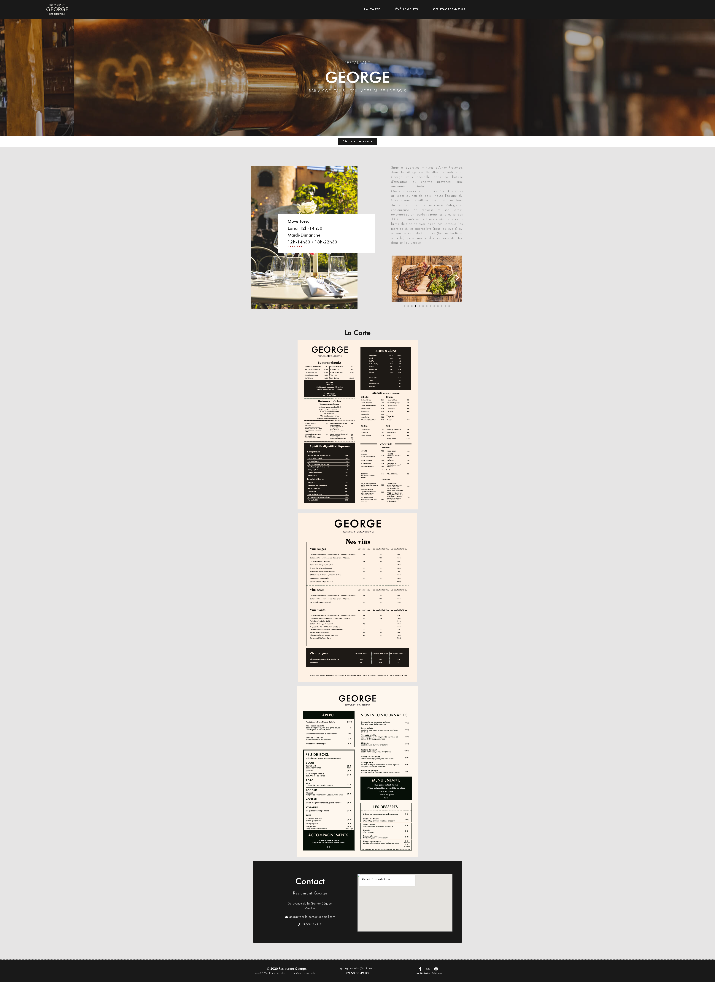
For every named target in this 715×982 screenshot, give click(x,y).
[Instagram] (436, 969)
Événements (406, 9)
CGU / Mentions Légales (270, 973)
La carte (372, 9)
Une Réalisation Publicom (428, 973)
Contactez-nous (449, 9)
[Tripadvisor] (428, 969)
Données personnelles (303, 973)
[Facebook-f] (420, 969)
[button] (357, 141)
